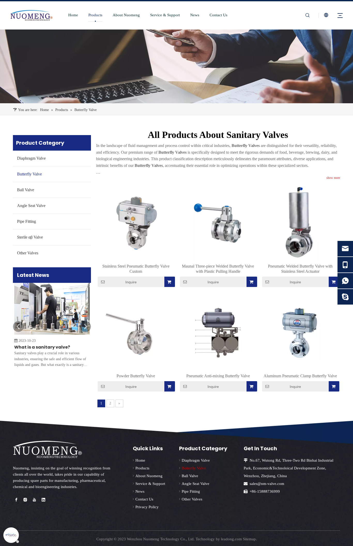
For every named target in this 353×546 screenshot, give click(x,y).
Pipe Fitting (26, 221)
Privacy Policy (147, 507)
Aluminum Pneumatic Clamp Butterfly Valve (300, 376)
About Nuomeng (126, 15)
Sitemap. (250, 539)
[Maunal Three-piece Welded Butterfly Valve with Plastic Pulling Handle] (218, 222)
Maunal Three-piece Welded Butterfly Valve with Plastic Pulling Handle (218, 269)
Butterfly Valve (29, 174)
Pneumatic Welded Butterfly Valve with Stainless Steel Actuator (300, 269)
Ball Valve (25, 190)
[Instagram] (25, 500)
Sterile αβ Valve (30, 237)
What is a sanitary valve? (42, 347)
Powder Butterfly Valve (136, 376)
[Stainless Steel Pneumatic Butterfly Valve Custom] (136, 222)
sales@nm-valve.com (267, 484)
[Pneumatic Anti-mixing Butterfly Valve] (218, 332)
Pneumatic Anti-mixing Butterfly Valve (218, 376)
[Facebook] (16, 500)
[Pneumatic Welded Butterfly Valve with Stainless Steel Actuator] (300, 222)
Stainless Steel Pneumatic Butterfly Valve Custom (136, 269)
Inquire (131, 282)
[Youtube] (34, 500)
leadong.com (231, 539)
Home (73, 15)
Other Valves (27, 253)
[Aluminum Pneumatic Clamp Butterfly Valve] (300, 332)
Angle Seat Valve (31, 205)
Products (95, 15)
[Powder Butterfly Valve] (136, 332)
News (194, 15)
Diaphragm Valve (31, 158)
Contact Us (218, 15)
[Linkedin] (43, 500)
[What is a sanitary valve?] (52, 334)
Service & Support (165, 15)
